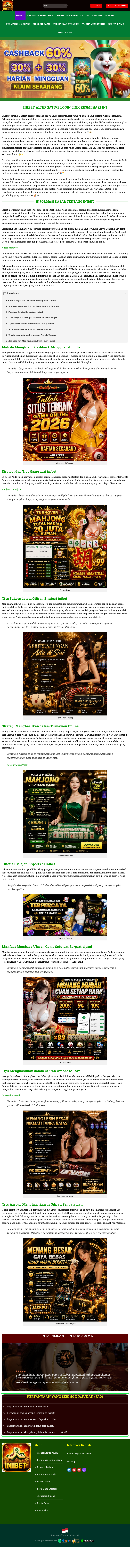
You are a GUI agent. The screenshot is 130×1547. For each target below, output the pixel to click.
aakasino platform (17, 764)
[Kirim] (65, 6)
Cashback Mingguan (40, 15)
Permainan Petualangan (72, 15)
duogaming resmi (11, 1095)
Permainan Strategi (66, 24)
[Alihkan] (4, 1407)
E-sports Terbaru (103, 15)
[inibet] (20, 5)
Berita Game (116, 24)
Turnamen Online (93, 24)
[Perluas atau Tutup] (125, 293)
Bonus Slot (65, 32)
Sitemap (71, 1461)
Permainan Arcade (18, 24)
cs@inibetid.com (83, 1453)
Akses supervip (10, 247)
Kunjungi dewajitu (11, 489)
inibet (20, 15)
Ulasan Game (41, 24)
